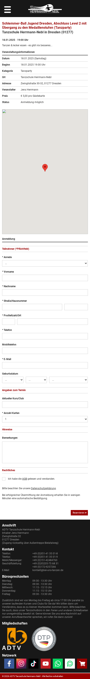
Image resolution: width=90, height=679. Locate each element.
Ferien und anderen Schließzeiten (69, 610)
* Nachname (8, 286)
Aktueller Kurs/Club (13, 398)
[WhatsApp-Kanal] (70, 664)
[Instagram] (21, 664)
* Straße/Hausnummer (14, 300)
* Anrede (7, 257)
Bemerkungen (10, 437)
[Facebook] (9, 664)
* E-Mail (6, 359)
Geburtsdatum (10, 373)
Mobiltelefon (9, 344)
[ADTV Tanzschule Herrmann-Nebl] (45, 8)
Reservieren (79, 512)
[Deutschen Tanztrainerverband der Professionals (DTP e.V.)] (44, 639)
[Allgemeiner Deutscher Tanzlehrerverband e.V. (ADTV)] (14, 639)
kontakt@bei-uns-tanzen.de (47, 570)
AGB (24, 478)
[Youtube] (46, 664)
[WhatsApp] (58, 664)
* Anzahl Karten (10, 413)
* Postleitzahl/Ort (11, 315)
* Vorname (8, 271)
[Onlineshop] (82, 664)
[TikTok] (33, 664)
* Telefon (7, 330)
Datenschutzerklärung (43, 488)
